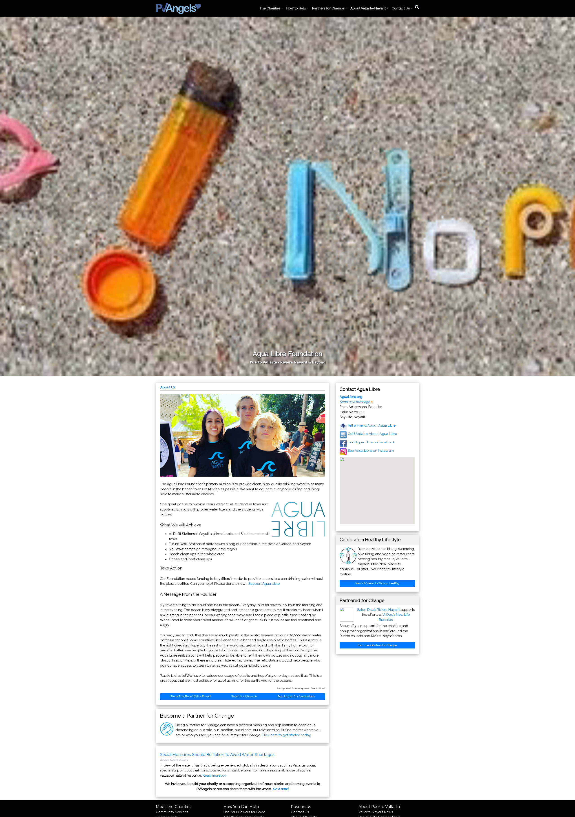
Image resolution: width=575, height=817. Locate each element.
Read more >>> (215, 775)
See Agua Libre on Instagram (371, 451)
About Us (167, 387)
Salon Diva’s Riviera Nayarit (378, 610)
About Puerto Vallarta (379, 806)
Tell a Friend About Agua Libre (372, 425)
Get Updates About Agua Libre (372, 434)
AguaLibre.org (351, 397)
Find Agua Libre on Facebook (371, 442)
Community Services (172, 812)
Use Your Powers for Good (244, 812)
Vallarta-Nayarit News (375, 812)
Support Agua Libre (264, 584)
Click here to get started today (286, 735)
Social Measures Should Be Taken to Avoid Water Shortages (217, 754)
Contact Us (300, 812)
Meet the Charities (174, 806)
